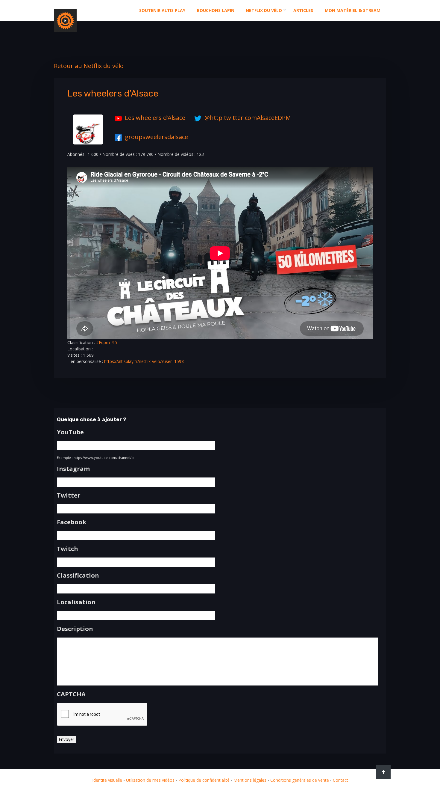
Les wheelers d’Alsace (155, 118)
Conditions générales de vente (299, 780)
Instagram (73, 469)
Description (75, 629)
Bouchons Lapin (215, 10)
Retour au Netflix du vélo (89, 66)
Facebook (71, 522)
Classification (78, 575)
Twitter (69, 495)
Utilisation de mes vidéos (150, 780)
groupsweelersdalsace (156, 137)
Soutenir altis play (162, 10)
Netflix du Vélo (264, 10)
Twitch (67, 549)
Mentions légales (249, 780)
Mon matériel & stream (352, 10)
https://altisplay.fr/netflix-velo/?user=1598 (144, 361)
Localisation (76, 602)
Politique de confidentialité (204, 780)
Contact (340, 780)
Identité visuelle (107, 780)
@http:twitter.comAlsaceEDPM (247, 118)
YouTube (70, 432)
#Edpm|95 (106, 342)
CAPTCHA (71, 694)
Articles (303, 10)
